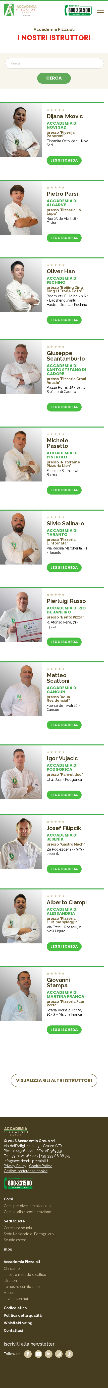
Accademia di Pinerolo (62, 455)
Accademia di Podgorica (62, 767)
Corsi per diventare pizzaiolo (27, 1206)
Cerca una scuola (18, 1228)
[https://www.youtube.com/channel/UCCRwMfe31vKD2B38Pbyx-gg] (38, 1354)
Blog (8, 1249)
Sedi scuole (14, 1221)
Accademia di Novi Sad (62, 125)
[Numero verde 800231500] (78, 10)
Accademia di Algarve (62, 203)
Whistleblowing (18, 1323)
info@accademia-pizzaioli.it (26, 1161)
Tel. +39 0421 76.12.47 (21, 1156)
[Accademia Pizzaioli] (20, 10)
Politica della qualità (23, 1315)
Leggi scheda (64, 160)
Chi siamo (12, 1268)
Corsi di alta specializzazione (27, 1212)
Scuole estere (15, 1240)
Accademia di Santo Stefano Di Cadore (66, 370)
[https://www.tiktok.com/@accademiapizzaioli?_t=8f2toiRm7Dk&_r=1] (69, 1354)
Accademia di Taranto (62, 532)
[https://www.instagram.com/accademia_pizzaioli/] (59, 1354)
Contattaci (13, 1331)
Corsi (8, 1199)
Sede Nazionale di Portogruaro (29, 1234)
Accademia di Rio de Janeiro (66, 610)
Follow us (12, 1354)
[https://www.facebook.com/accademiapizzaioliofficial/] (28, 1354)
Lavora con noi (16, 1298)
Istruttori (10, 1280)
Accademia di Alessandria (62, 911)
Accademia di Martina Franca (65, 994)
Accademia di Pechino (62, 280)
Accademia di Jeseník (62, 837)
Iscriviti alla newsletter (29, 1344)
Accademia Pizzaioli (22, 1262)
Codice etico (15, 1308)
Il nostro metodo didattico (25, 1274)
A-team (10, 1292)
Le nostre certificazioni (22, 1286)
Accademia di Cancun (62, 690)
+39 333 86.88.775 (55, 1156)
